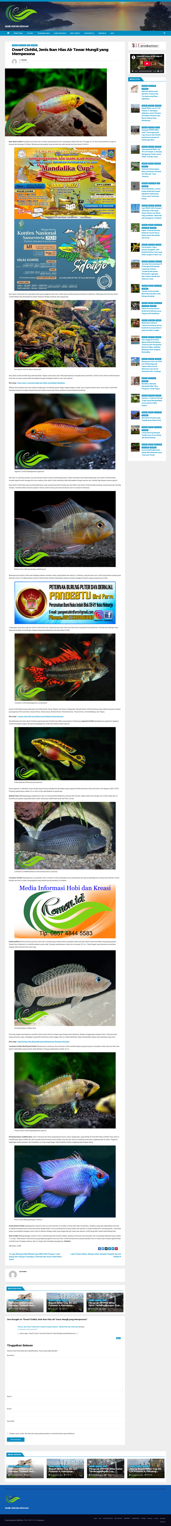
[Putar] (133, 71)
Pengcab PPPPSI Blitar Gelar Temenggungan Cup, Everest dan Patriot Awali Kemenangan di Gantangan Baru (151, 135)
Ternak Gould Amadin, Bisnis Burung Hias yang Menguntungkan (151, 293)
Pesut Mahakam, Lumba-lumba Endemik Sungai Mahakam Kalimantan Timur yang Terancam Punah (151, 194)
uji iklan (156, 1518)
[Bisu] (158, 71)
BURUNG (151, 163)
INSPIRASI (102, 33)
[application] (147, 63)
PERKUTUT (145, 166)
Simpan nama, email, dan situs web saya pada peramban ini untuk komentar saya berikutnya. (42, 1433)
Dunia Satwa (22, 45)
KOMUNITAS (89, 33)
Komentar (11, 1355)
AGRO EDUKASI (60, 33)
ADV (112, 33)
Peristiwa (65, 1300)
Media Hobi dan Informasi (16, 26)
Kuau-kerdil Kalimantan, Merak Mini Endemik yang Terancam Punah (152, 452)
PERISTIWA (18, 33)
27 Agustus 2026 (16, 1475)
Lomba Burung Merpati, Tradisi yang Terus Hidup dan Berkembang (151, 435)
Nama (9, 1396)
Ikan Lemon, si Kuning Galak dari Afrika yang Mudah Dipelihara (41, 383)
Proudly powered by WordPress (14, 1520)
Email (9, 1409)
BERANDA (14, 45)
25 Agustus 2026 (57, 1475)
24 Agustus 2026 (97, 1475)
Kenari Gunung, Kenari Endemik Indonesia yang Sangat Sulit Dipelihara (151, 311)
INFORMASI (34, 45)
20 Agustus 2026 (137, 1475)
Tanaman (149, 1518)
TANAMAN (158, 244)
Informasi (162, 1522)
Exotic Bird (145, 227)
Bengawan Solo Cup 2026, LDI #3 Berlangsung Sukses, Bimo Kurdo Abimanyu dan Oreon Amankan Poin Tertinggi (152, 366)
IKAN (28, 45)
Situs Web (10, 1421)
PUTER (104, 1300)
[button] (164, 33)
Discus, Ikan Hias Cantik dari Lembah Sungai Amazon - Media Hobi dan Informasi (48, 1327)
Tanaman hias (43, 33)
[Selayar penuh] (161, 71)
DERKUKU (58, 1300)
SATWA (30, 33)
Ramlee (24, 60)
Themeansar (40, 1520)
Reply (118, 1338)
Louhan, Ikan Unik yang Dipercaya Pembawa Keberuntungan (41, 716)
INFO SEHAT (75, 33)
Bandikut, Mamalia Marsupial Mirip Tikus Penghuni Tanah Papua (151, 386)
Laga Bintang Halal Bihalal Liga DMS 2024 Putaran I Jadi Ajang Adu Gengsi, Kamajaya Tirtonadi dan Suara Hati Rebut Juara (35, 1256)
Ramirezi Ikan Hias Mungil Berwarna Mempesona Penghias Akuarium (43, 1041)
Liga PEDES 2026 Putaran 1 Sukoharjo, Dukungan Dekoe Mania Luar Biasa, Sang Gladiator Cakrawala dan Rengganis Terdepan (152, 213)
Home (95, 1518)
